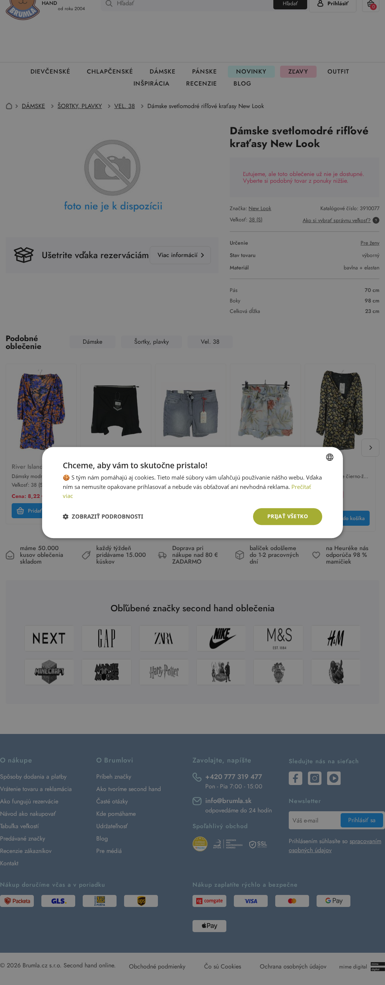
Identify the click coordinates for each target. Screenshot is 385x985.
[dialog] (192, 492)
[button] (103, 516)
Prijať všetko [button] (287, 516)
